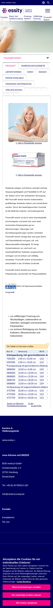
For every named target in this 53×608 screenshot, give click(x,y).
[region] (26, 579)
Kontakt (8, 2)
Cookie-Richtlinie (24, 582)
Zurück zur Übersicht (15, 404)
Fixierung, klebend (28, 17)
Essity (14, 2)
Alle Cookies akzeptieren (26, 603)
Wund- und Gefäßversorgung (16, 17)
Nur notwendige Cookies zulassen (26, 595)
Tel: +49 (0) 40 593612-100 (15, 485)
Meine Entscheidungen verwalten (26, 587)
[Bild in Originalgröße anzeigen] (28, 122)
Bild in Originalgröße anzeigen (30, 143)
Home (3, 2)
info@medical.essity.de (13, 494)
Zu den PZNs (36, 406)
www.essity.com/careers (13, 440)
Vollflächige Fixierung (37, 17)
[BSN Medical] (17, 10)
